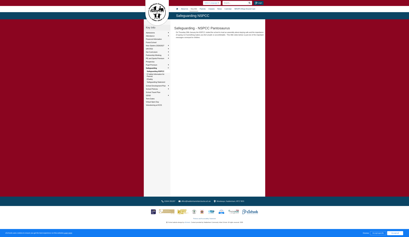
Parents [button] (203, 9)
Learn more (68, 233)
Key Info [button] (194, 9)
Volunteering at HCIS (154, 105)
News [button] (219, 9)
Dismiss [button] (366, 233)
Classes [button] (211, 9)
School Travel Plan (153, 92)
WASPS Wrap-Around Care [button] (244, 9)
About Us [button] (184, 9)
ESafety (150, 79)
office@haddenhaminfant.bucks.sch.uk (196, 201)
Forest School (151, 42)
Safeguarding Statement (156, 82)
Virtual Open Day (152, 102)
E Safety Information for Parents (155, 75)
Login (259, 3)
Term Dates (150, 99)
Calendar (228, 9)
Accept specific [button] (378, 233)
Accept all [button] (395, 233)
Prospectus (150, 62)
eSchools (187, 222)
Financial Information (154, 39)
